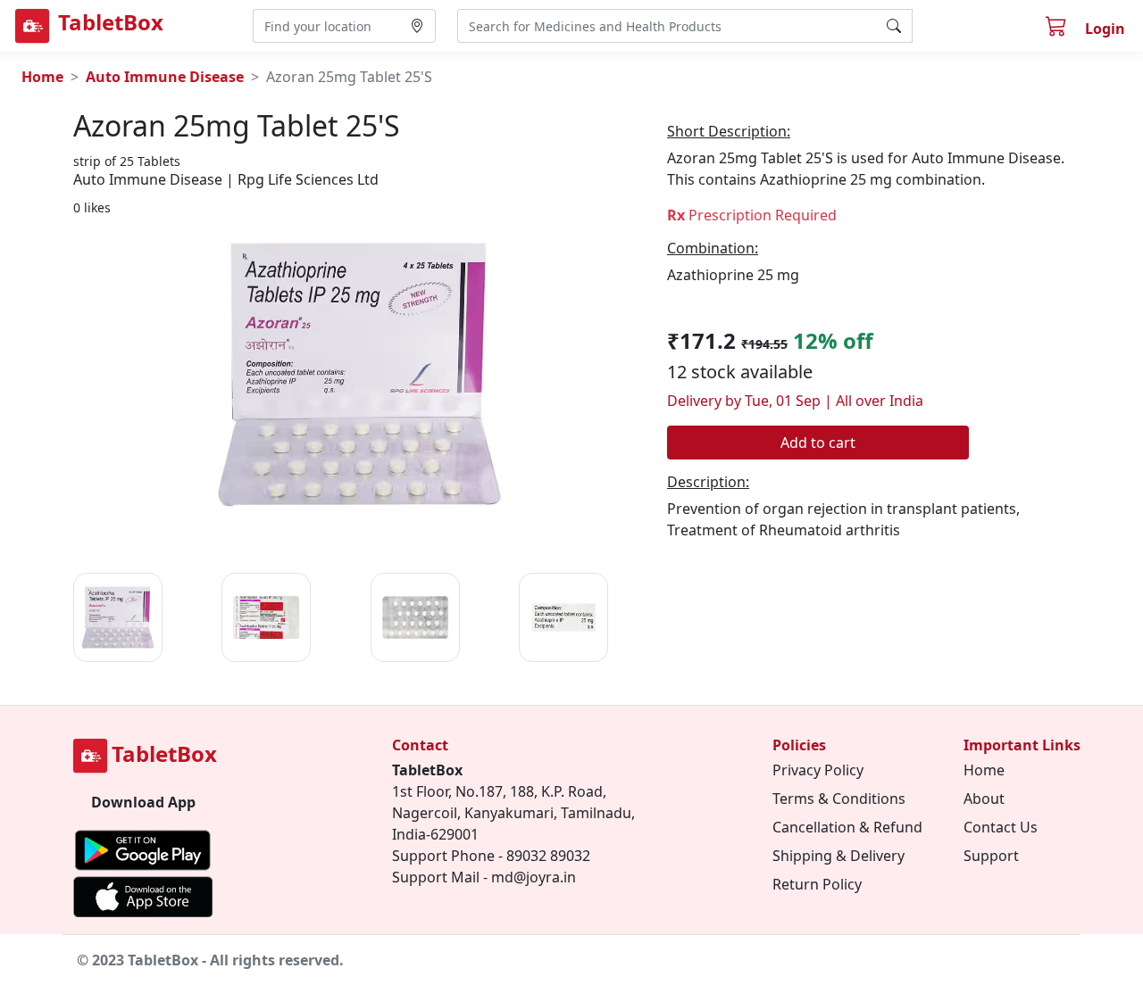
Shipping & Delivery (838, 855)
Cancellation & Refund (847, 827)
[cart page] (1058, 28)
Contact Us (1001, 827)
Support (991, 855)
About (984, 798)
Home (42, 77)
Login (1105, 28)
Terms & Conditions (838, 798)
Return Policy (817, 884)
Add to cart (817, 442)
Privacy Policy (818, 770)
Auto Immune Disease (165, 77)
